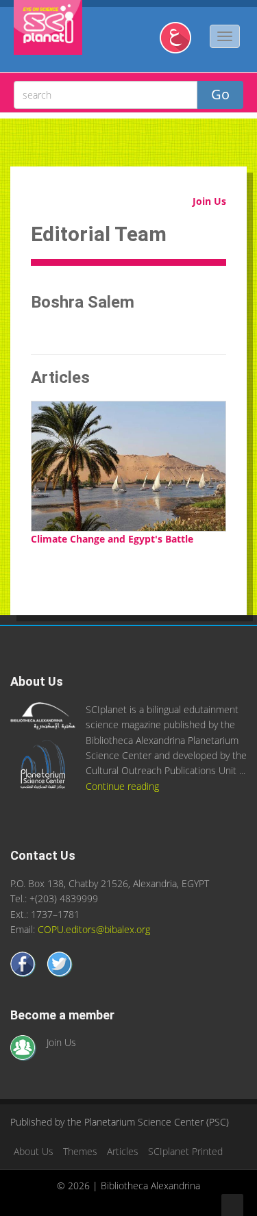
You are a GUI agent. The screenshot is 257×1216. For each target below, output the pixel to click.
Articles (122, 1151)
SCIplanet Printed (185, 1151)
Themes (80, 1151)
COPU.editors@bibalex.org (94, 929)
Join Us (209, 201)
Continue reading (122, 786)
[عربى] (180, 43)
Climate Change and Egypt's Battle (112, 538)
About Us (33, 1151)
